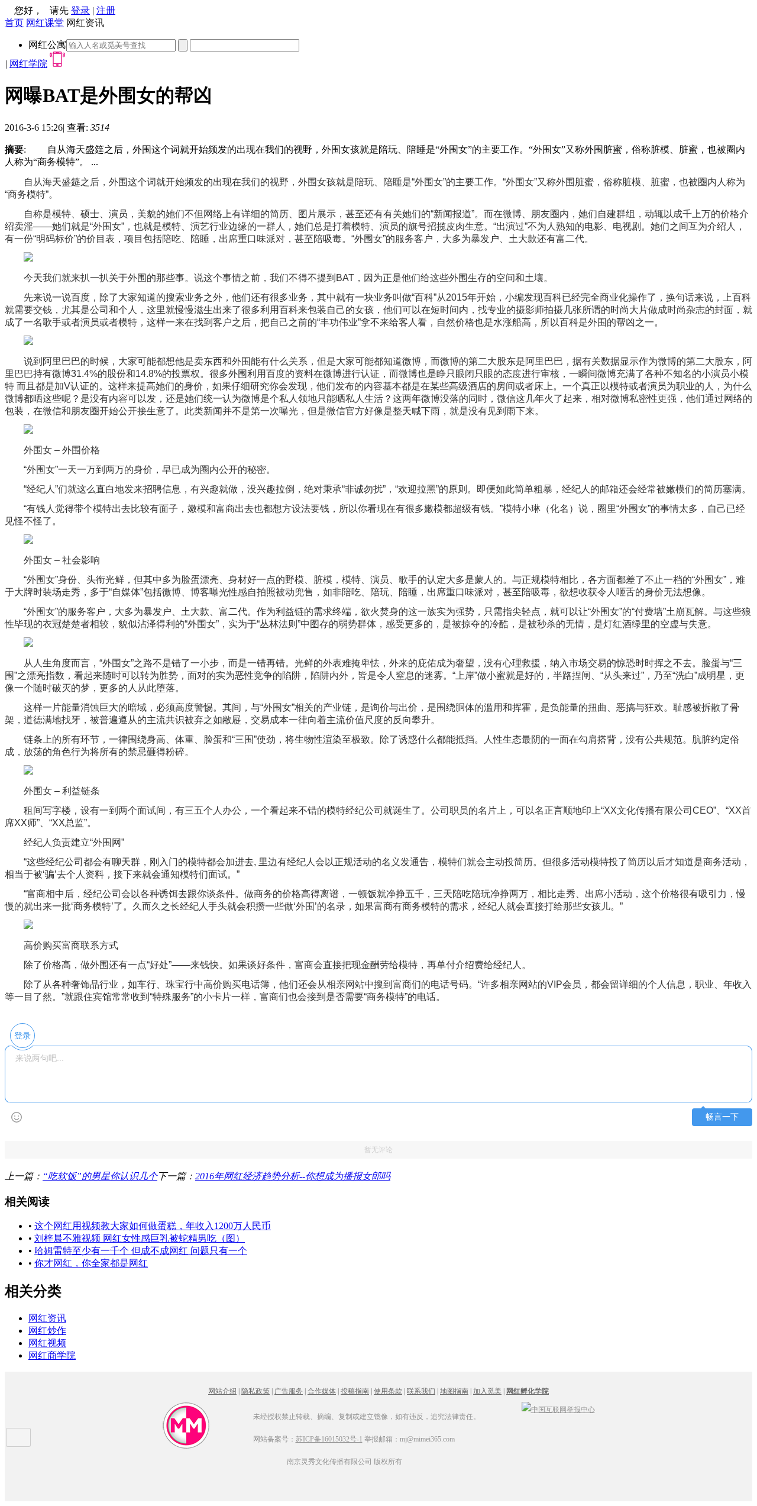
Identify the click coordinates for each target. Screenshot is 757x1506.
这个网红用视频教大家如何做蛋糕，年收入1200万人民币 (152, 1226)
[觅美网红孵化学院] (186, 1447)
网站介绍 (222, 1391)
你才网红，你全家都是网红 (91, 1263)
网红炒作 (47, 1331)
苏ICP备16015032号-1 (329, 1439)
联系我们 (421, 1391)
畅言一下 (722, 1116)
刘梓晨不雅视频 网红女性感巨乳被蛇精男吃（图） (139, 1238)
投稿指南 (355, 1391)
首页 (14, 23)
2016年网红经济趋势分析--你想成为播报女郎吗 (292, 1176)
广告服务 (288, 1391)
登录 (80, 10)
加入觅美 (487, 1391)
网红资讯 (47, 1318)
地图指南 (454, 1391)
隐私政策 (255, 1391)
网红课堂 (45, 23)
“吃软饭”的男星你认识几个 (100, 1176)
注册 (105, 10)
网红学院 (28, 64)
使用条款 (388, 1391)
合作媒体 (322, 1391)
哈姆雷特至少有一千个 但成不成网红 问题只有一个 (140, 1251)
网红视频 (47, 1343)
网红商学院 (52, 1355)
